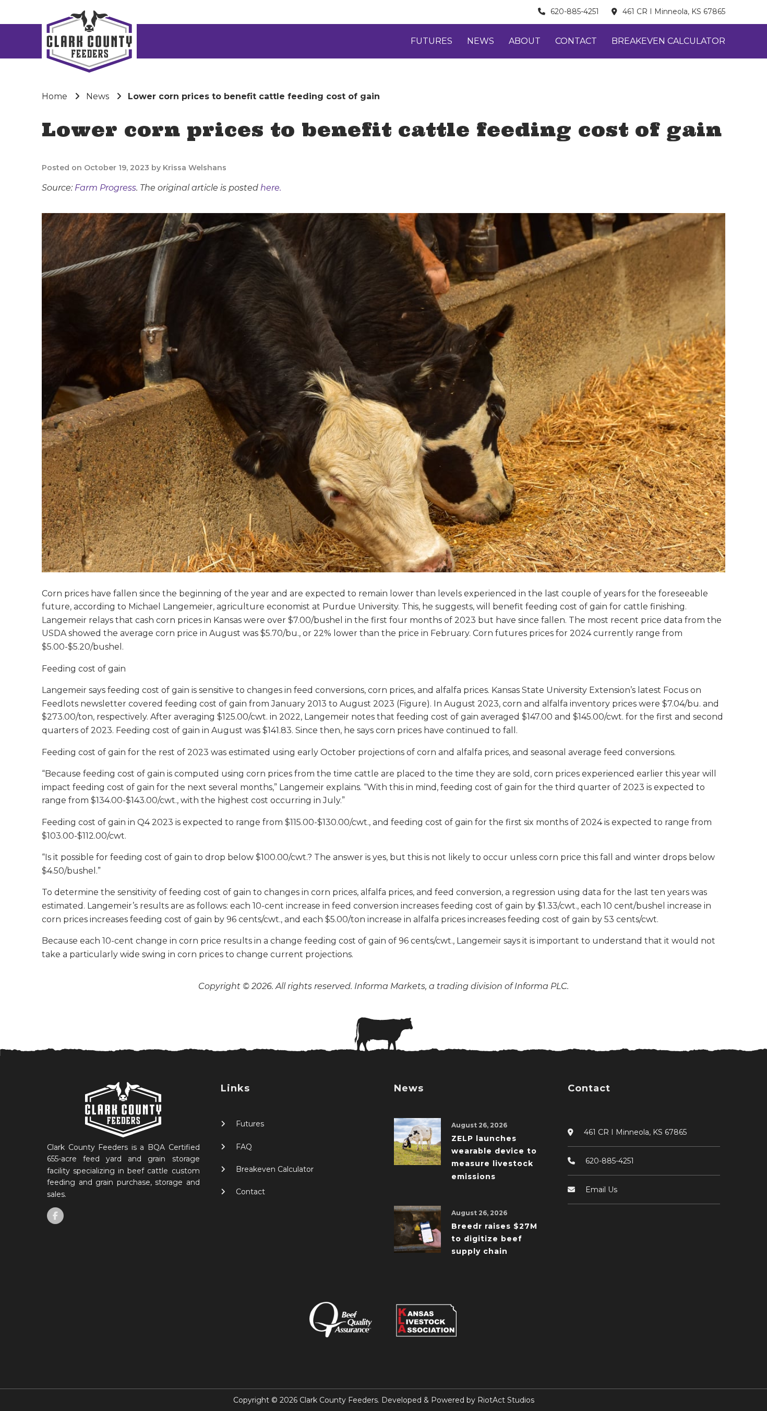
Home (54, 96)
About (525, 41)
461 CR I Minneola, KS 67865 (673, 11)
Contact (576, 41)
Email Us (601, 1189)
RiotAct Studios (505, 1400)
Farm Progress (105, 188)
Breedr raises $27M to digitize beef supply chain (494, 1238)
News (480, 41)
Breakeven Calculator (668, 41)
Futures (431, 41)
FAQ (244, 1146)
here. (270, 188)
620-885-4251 (574, 11)
